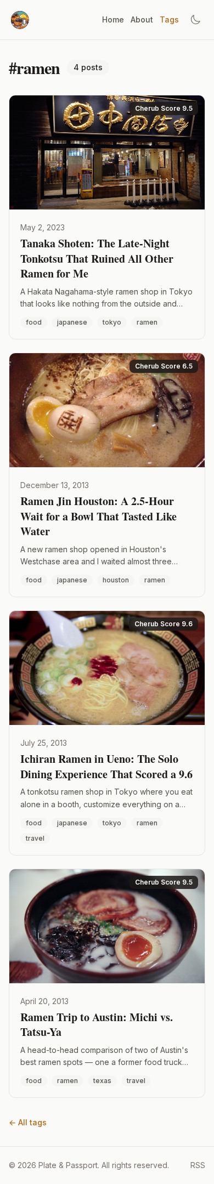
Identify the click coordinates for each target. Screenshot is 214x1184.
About (142, 19)
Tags (169, 19)
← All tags (28, 1122)
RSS (197, 1165)
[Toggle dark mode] (195, 20)
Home (113, 19)
